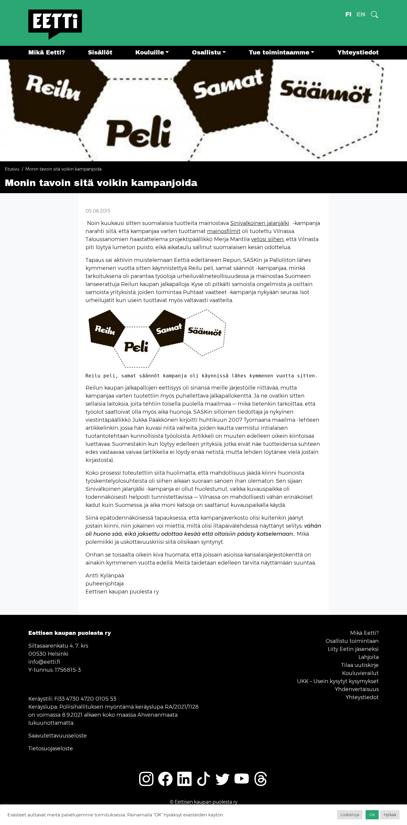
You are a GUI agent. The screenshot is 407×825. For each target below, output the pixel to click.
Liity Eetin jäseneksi (353, 649)
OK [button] (372, 814)
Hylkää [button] (390, 814)
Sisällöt (100, 52)
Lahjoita (368, 657)
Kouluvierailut (360, 673)
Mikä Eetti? (46, 52)
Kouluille (149, 52)
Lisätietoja (350, 814)
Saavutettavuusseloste (57, 735)
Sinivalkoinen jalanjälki (259, 223)
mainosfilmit (223, 231)
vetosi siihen (267, 239)
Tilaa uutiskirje (360, 665)
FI (348, 14)
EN (361, 14)
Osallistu (206, 52)
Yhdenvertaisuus (357, 689)
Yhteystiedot (358, 52)
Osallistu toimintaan (352, 641)
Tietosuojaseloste (50, 748)
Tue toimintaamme (279, 52)
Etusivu (12, 169)
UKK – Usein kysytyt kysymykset (338, 681)
